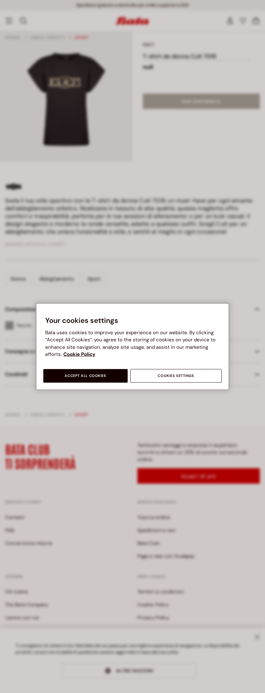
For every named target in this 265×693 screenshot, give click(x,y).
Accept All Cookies (85, 375)
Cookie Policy (79, 354)
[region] (132, 346)
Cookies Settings (176, 375)
